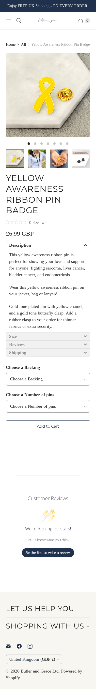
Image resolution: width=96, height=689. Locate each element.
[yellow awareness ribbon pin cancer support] (48, 95)
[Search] (19, 21)
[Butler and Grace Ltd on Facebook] (22, 646)
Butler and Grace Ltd (40, 671)
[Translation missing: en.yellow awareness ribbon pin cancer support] (15, 159)
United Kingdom (32, 659)
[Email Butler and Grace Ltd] (11, 646)
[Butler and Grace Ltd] (48, 20)
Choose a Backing (23, 367)
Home (11, 44)
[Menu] (9, 21)
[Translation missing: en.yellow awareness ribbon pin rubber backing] (81, 159)
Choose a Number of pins (30, 394)
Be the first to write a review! (48, 552)
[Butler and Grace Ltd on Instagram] (33, 646)
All (23, 44)
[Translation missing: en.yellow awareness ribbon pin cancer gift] (59, 159)
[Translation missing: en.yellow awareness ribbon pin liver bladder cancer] (37, 159)
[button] (48, 245)
